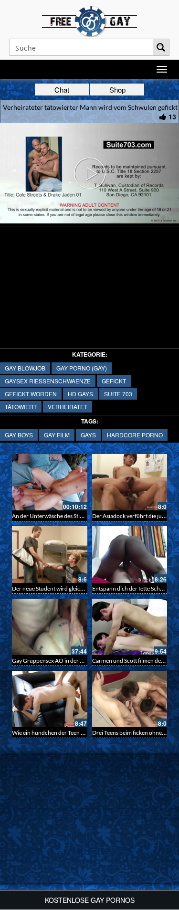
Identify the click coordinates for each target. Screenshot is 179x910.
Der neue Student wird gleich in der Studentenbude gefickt (84, 588)
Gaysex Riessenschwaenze (48, 381)
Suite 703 (118, 394)
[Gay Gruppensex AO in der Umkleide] (49, 627)
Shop (117, 90)
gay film (57, 435)
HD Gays (80, 394)
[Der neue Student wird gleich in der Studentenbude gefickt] (49, 554)
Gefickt (114, 381)
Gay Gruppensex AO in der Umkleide (58, 660)
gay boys (19, 435)
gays (88, 435)
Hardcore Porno (135, 435)
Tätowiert (21, 406)
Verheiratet (67, 406)
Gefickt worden (31, 394)
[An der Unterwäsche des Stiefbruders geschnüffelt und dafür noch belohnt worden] (49, 482)
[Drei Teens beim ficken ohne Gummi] (130, 699)
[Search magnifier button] (161, 47)
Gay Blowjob (25, 368)
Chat (61, 90)
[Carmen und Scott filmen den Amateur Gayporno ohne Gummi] (130, 627)
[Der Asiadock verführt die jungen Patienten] (130, 482)
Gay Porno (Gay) (81, 368)
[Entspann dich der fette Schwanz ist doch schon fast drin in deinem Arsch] (130, 554)
